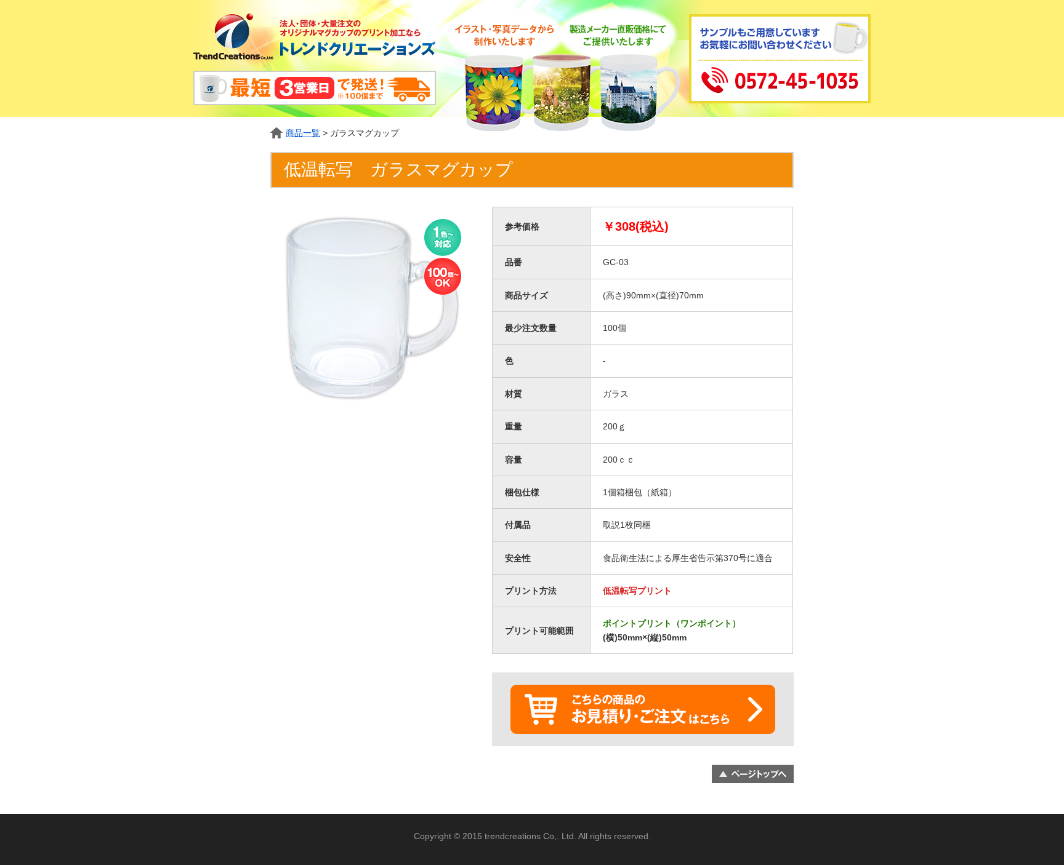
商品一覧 (303, 133)
